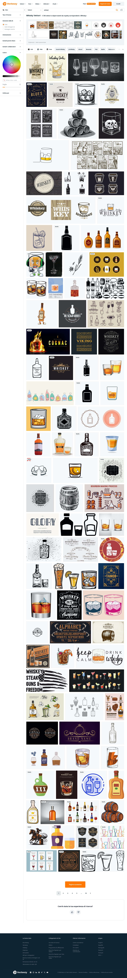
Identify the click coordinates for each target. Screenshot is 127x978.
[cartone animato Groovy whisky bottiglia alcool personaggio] (41, 313)
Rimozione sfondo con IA (30, 962)
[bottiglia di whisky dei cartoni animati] (32, 812)
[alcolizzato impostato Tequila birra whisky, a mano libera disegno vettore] (75, 576)
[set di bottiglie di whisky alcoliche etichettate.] (102, 238)
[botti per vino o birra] (112, 812)
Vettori (22, 4)
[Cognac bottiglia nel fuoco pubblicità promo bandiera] (48, 341)
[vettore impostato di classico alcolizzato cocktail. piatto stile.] (96, 680)
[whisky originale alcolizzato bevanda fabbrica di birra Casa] (61, 210)
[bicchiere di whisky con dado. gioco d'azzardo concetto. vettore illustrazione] (39, 238)
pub (96, 49)
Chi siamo (76, 947)
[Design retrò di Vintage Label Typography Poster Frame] (111, 576)
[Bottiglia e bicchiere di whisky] (62, 444)
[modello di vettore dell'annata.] (69, 861)
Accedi (118, 4)
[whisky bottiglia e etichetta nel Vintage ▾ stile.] (36, 67)
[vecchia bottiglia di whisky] (40, 785)
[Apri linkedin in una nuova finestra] (36, 972)
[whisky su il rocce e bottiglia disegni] (75, 183)
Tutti (6, 24)
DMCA (50, 945)
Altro (99, 955)
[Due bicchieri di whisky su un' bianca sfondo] (112, 368)
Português (101, 947)
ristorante (111, 49)
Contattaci (76, 945)
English (100, 942)
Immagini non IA (10, 29)
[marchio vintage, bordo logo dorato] (79, 733)
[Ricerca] (117, 10)
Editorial (46, 4)
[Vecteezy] (10, 4)
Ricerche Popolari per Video (55, 957)
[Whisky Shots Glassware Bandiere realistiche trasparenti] (111, 524)
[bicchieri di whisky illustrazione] (36, 288)
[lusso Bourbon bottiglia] (74, 288)
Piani (84, 4)
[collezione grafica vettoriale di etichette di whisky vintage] (41, 123)
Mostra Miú (116, 34)
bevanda (88, 49)
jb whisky (72, 49)
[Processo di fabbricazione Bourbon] (104, 498)
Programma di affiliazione (56, 947)
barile (103, 49)
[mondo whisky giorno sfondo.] (66, 785)
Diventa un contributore (76, 950)
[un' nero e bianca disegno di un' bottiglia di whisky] (86, 368)
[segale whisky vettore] (35, 264)
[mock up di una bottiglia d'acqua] (52, 812)
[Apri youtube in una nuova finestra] (47, 972)
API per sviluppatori (28, 955)
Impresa (25, 950)
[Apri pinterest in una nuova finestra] (39, 972)
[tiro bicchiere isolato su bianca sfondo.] (112, 444)
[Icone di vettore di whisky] (106, 264)
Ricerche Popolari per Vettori (55, 950)
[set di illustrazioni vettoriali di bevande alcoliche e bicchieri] (82, 812)
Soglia (5, 84)
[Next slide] (121, 49)
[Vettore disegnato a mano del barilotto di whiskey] (108, 632)
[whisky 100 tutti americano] (69, 605)
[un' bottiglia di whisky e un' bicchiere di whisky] (62, 837)
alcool (80, 49)
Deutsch (100, 950)
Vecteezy (25, 945)
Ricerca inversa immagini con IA (31, 958)
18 (86, 893)
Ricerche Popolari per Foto (56, 954)
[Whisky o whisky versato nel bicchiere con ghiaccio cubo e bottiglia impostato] (45, 757)
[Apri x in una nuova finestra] (44, 972)
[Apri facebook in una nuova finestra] (30, 972)
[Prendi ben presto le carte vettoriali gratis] (41, 861)
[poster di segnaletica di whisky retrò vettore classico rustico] (38, 656)
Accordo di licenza (54, 942)
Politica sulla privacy (94, 972)
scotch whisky (60, 49)
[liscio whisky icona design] (112, 393)
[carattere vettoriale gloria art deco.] (42, 524)
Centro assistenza (78, 942)
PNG (41, 49)
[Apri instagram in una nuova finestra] (33, 972)
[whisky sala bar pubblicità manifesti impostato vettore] (97, 155)
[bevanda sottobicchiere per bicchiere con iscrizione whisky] (44, 183)
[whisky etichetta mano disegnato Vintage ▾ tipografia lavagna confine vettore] (111, 341)
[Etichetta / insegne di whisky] (80, 549)
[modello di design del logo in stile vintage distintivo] (42, 733)
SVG (32, 49)
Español (100, 945)
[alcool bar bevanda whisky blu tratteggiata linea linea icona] (93, 785)
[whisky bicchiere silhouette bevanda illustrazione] (86, 95)
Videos (37, 4)
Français (100, 953)
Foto (29, 4)
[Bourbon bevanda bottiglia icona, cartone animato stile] (38, 444)
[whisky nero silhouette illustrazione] (67, 238)
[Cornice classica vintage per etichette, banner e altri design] (87, 837)
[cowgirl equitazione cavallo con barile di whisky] (38, 837)
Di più (54, 4)
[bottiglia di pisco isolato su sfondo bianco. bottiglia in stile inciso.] (112, 733)
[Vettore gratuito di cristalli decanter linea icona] (84, 706)
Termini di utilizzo (83, 972)
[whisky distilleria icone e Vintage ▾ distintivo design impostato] (105, 288)
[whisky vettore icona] (87, 393)
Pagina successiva (75, 884)
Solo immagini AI (10, 27)
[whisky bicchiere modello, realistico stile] (41, 605)
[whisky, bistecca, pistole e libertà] (47, 680)
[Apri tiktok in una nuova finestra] (42, 972)
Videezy (25, 947)
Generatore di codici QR (30, 964)
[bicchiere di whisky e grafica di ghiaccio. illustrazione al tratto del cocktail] (103, 605)
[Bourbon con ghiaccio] (38, 418)
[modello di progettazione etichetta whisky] (112, 95)
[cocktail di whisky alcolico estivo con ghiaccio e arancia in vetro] (62, 656)
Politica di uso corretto (107, 972)
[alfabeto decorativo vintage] (70, 632)
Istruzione (26, 953)
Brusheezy (26, 942)
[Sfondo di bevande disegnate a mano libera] (44, 549)
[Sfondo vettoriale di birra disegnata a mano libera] (111, 470)
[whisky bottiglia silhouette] (64, 418)
